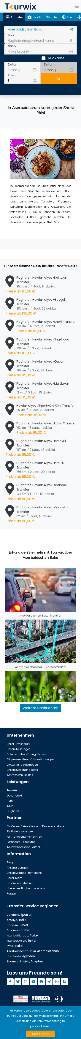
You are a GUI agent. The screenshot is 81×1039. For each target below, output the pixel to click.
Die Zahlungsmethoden (22, 764)
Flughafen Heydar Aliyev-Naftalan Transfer (36, 284)
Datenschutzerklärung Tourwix (26, 754)
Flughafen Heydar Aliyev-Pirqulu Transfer (34, 470)
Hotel (10, 801)
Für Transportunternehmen (24, 836)
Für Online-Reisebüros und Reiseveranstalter (36, 826)
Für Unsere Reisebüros (21, 842)
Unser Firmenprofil (18, 744)
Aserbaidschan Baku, (33, 951)
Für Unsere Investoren (20, 831)
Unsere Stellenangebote (22, 770)
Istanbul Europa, (22, 935)
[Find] (59, 78)
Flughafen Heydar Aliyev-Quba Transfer (34, 368)
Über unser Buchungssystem (26, 888)
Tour (10, 806)
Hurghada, (21, 956)
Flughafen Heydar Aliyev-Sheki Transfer (46, 326)
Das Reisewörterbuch (20, 883)
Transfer (12, 790)
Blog (10, 862)
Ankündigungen (17, 867)
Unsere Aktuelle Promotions (24, 873)
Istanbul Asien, (21, 941)
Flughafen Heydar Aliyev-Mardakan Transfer (37, 390)
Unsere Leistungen (18, 749)
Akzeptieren (40, 1034)
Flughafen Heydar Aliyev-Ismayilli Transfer (35, 448)
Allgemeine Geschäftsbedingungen (30, 759)
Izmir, (15, 946)
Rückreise (56, 58)
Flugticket (13, 811)
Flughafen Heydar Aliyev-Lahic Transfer (46, 428)
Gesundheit (14, 795)
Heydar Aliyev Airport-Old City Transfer (45, 410)
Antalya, (17, 920)
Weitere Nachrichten (40, 707)
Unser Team (14, 878)
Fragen (11, 893)
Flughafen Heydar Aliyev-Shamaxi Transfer (36, 492)
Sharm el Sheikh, (25, 961)
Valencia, (19, 915)
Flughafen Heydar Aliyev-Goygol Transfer (35, 306)
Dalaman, (18, 930)
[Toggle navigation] (76, 6)
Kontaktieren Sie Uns (20, 775)
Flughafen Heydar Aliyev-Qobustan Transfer (37, 514)
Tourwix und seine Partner (23, 847)
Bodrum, (17, 925)
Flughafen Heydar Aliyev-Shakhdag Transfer (37, 346)
